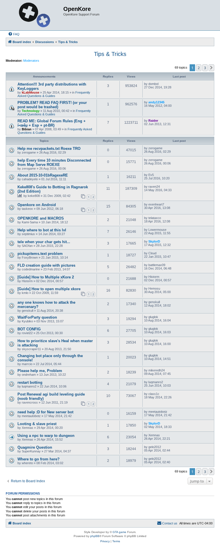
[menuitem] (13, 34)
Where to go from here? (38, 459)
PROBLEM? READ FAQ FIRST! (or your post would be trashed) (52, 104)
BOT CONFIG (29, 329)
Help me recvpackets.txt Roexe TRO (48, 148)
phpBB (94, 536)
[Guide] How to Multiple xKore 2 (45, 277)
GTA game (119, 532)
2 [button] (199, 67)
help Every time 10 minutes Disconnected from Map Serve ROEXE (54, 162)
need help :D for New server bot (45, 412)
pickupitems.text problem (40, 253)
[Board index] (35, 15)
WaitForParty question (37, 317)
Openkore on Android (36, 205)
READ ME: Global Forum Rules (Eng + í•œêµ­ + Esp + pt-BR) (51, 123)
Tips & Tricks (110, 54)
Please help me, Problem (39, 371)
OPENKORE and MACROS (40, 218)
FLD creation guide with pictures (46, 265)
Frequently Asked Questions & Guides (53, 94)
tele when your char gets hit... (43, 242)
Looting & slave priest (36, 424)
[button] (211, 67)
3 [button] (205, 67)
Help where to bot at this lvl (41, 230)
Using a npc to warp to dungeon (45, 435)
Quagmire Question (34, 447)
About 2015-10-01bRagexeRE (42, 175)
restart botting (29, 382)
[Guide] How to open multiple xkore (48, 289)
